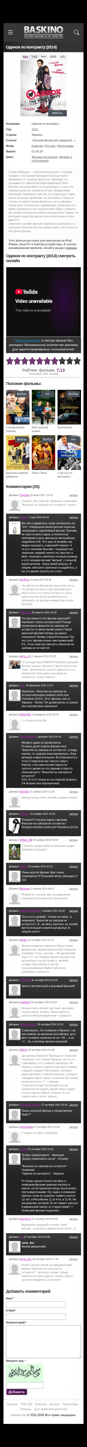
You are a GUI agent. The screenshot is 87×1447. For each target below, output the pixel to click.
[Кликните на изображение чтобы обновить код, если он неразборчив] (24, 1365)
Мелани (24, 888)
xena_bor (25, 1259)
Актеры (54, 1404)
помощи (71, 248)
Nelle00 (24, 813)
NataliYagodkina (29, 910)
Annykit (24, 791)
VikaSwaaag (27, 736)
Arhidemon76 (28, 1024)
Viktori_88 (25, 840)
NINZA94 (25, 714)
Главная (12, 1404)
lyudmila (24, 1002)
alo (21, 1236)
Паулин (24, 495)
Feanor (24, 517)
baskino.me (18, 1415)
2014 (35, 129)
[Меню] (10, 32)
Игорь (23, 939)
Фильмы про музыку (45, 157)
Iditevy (23, 1049)
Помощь (26, 1409)
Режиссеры (70, 1404)
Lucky (23, 1149)
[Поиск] (76, 32)
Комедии (37, 146)
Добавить (17, 1392)
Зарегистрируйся (28, 340)
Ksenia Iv (25, 1218)
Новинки (41, 1404)
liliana (23, 866)
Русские (50, 146)
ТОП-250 (26, 1404)
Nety (22, 685)
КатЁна (24, 579)
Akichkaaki (26, 1127)
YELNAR (25, 980)
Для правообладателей (50, 1409)
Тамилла (25, 612)
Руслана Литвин (30, 1104)
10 (77, 361)
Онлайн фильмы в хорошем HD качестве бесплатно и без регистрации (43, 32)
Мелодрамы (66, 146)
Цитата (73, 495)
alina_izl (24, 656)
